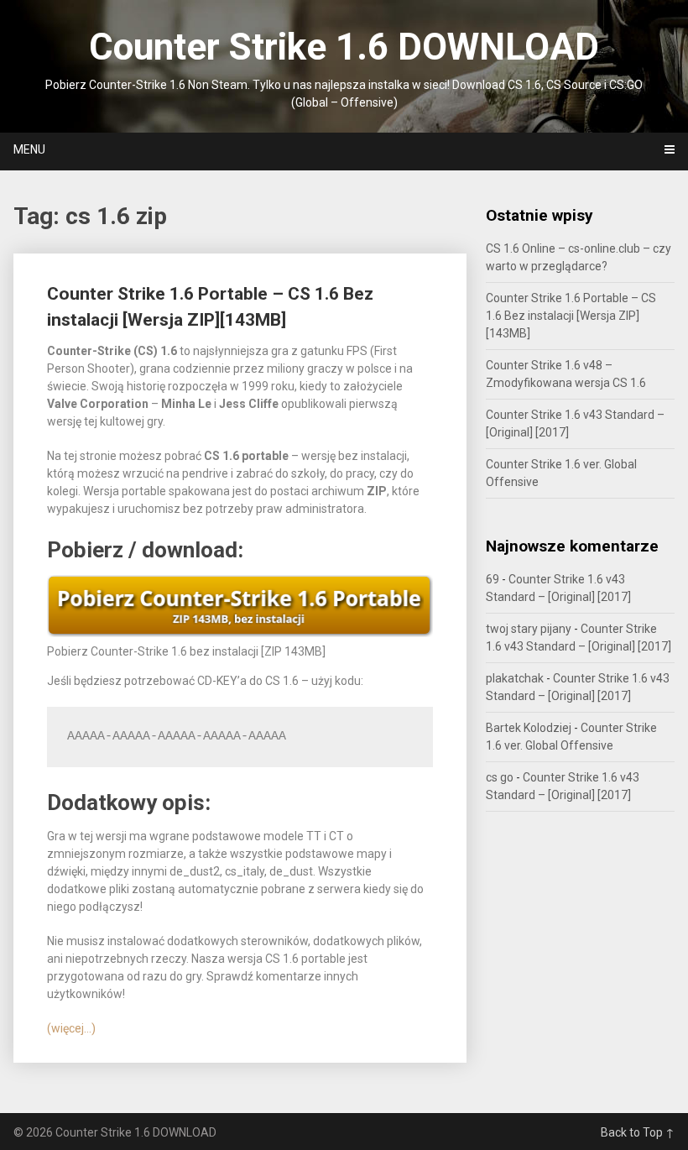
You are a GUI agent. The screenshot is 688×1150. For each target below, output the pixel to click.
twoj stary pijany (528, 628)
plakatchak (515, 678)
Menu (29, 149)
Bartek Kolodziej (528, 727)
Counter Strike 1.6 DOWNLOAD (344, 47)
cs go (499, 777)
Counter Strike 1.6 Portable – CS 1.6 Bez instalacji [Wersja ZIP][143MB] (571, 315)
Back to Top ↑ (638, 1132)
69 (492, 579)
